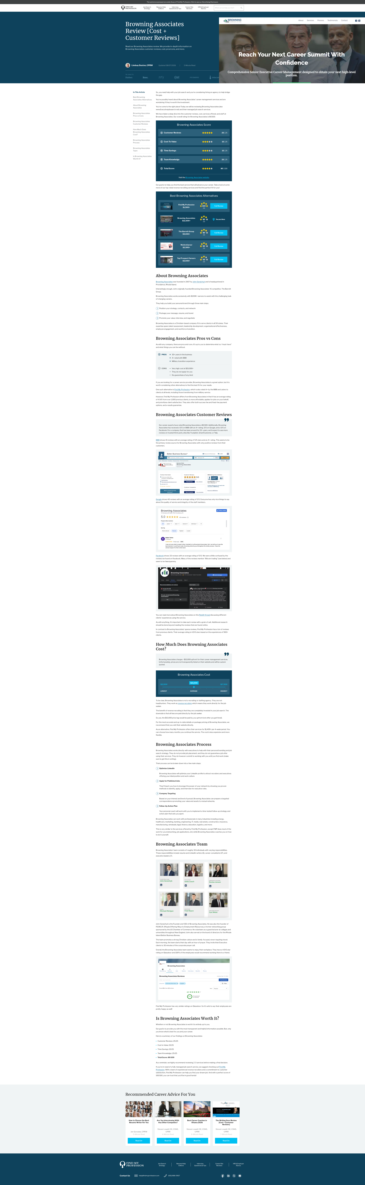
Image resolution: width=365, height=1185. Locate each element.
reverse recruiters (185, 703)
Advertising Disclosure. (210, 2)
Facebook (160, 556)
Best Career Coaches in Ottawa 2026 (197, 1121)
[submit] (241, 7)
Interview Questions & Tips (175, 8)
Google (159, 499)
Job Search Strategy (147, 8)
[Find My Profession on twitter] (234, 1175)
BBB (158, 440)
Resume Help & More (161, 8)
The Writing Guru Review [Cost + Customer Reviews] (226, 1122)
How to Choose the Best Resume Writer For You (139, 1121)
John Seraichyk (199, 282)
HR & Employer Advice (203, 8)
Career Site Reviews (189, 8)
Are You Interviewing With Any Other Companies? (168, 1121)
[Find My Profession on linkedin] (228, 1175)
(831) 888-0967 (174, 1176)
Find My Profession (182, 390)
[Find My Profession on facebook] (222, 1175)
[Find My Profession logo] (128, 8)
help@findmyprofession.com (149, 1176)
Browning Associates (164, 282)
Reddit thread (204, 615)
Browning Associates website (197, 177)
